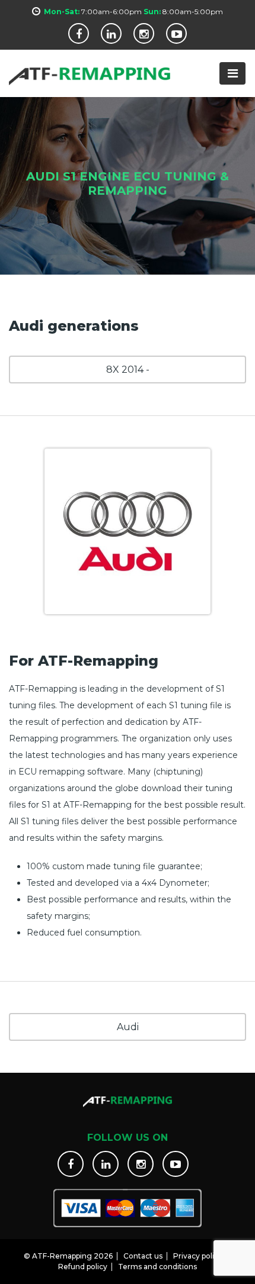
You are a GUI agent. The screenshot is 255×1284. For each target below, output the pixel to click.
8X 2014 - (127, 369)
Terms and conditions (157, 1266)
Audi (128, 1027)
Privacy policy (197, 1255)
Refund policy (82, 1266)
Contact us (142, 1255)
